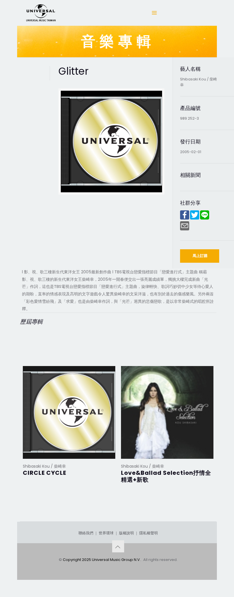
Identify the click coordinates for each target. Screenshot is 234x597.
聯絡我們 (85, 533)
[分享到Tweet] (194, 218)
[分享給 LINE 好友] (204, 218)
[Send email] (184, 229)
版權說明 (126, 533)
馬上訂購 (200, 255)
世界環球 (106, 533)
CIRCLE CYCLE (44, 473)
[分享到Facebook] (184, 218)
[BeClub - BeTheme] (40, 13)
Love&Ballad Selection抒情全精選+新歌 (166, 476)
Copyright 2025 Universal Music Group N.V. (102, 559)
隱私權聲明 (148, 533)
